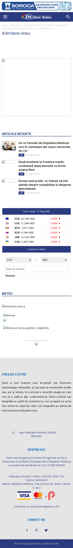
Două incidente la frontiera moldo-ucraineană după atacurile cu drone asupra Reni (42, 165)
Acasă (5, 25)
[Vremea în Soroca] (13, 306)
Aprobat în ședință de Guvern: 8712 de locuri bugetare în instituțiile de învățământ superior (35, 27)
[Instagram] (36, 530)
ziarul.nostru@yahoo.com (45, 506)
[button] (68, 17)
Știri (21, 155)
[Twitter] (46, 530)
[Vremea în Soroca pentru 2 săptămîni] (26, 327)
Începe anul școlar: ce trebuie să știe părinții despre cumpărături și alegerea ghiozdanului (45, 184)
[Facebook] (26, 530)
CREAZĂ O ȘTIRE (14, 374)
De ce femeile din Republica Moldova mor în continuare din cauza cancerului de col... (44, 146)
